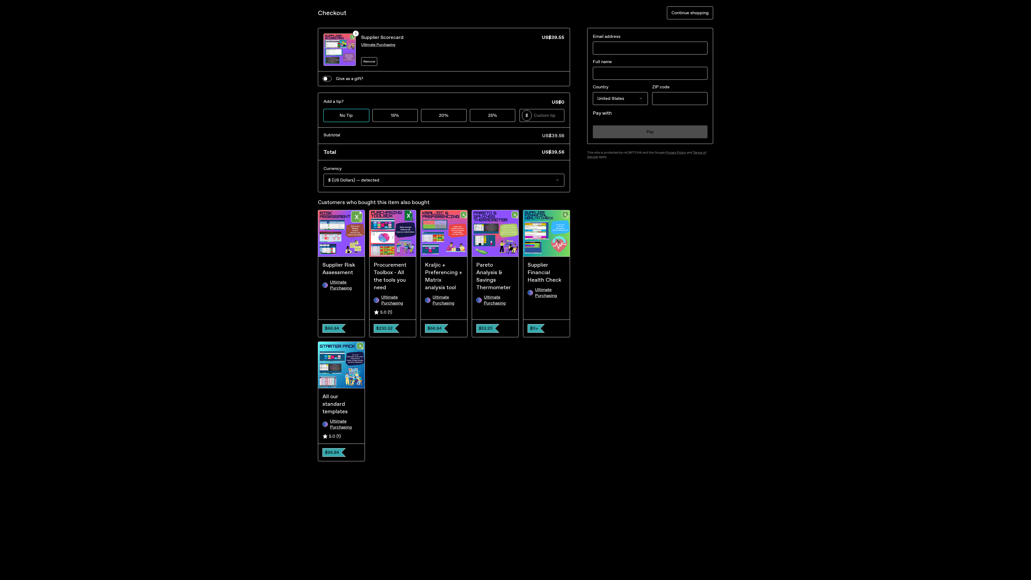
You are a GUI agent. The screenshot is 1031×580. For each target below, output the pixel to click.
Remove (369, 61)
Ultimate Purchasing (378, 44)
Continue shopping (690, 12)
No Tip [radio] (346, 115)
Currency (333, 168)
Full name (602, 61)
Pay (650, 131)
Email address (606, 36)
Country (600, 86)
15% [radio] (395, 115)
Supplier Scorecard (382, 37)
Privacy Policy (676, 152)
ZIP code (661, 86)
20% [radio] (443, 115)
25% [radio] (492, 115)
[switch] (327, 78)
